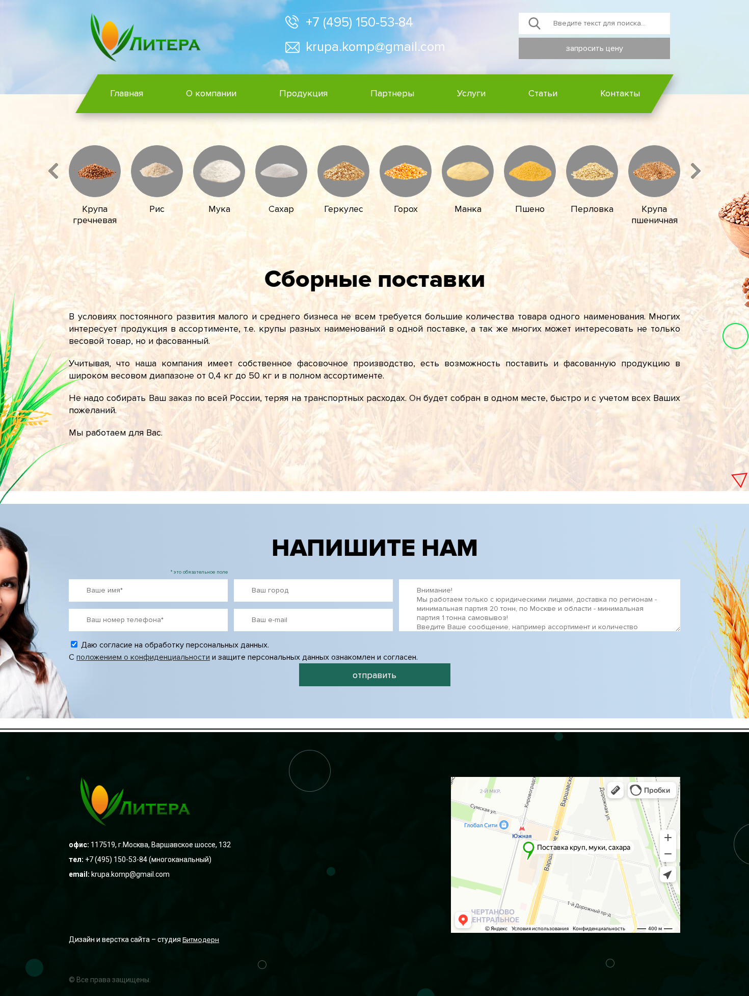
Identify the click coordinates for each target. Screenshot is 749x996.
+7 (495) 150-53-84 (359, 22)
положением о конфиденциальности (143, 657)
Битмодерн (200, 939)
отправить (374, 675)
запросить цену (594, 48)
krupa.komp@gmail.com (375, 47)
